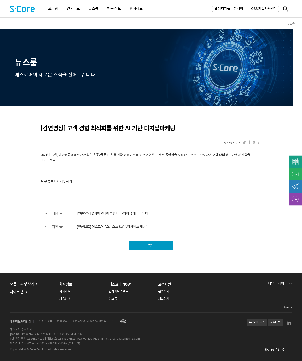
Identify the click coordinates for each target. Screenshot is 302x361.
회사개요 (64, 291)
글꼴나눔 (275, 322)
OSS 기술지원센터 (263, 9)
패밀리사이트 (278, 284)
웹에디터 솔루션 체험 (229, 9)
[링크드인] (288, 322)
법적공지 (62, 321)
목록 (151, 245)
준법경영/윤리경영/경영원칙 (89, 321)
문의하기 (163, 291)
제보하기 (163, 299)
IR (112, 321)
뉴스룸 (93, 9)
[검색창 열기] (285, 9)
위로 (286, 307)
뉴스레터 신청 (257, 322)
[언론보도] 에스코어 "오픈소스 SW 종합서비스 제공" (112, 227)
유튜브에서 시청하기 (58, 181)
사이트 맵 (17, 292)
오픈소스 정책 (44, 321)
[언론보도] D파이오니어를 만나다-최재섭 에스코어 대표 (114, 213)
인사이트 (73, 9)
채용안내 (64, 299)
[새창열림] (122, 321)
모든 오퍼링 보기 (22, 284)
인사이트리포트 (118, 291)
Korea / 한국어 (276, 349)
